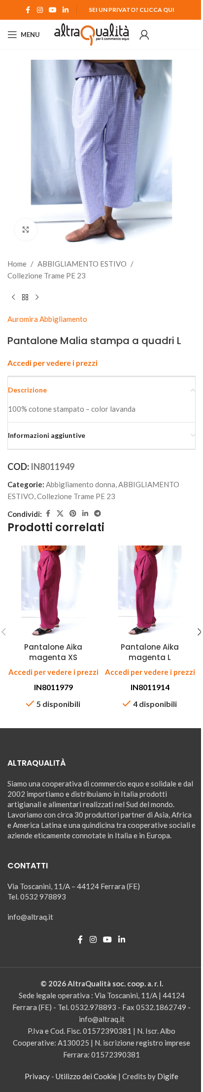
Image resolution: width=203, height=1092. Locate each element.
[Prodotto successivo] (37, 297)
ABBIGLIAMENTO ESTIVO (82, 263)
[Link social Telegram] (97, 513)
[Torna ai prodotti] (25, 297)
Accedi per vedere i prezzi (52, 362)
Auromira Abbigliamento (47, 318)
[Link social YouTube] (53, 10)
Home (17, 263)
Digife (167, 1076)
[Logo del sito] (92, 33)
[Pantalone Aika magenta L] (150, 591)
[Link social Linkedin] (65, 10)
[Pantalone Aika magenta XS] (53, 591)
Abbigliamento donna (80, 484)
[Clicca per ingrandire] (26, 230)
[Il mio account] (144, 34)
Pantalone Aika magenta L (150, 652)
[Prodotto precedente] (13, 297)
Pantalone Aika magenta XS (53, 652)
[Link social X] (60, 513)
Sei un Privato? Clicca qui (131, 9)
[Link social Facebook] (28, 10)
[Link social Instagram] (40, 10)
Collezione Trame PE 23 (46, 275)
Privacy (37, 1076)
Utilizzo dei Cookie (86, 1076)
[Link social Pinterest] (73, 513)
